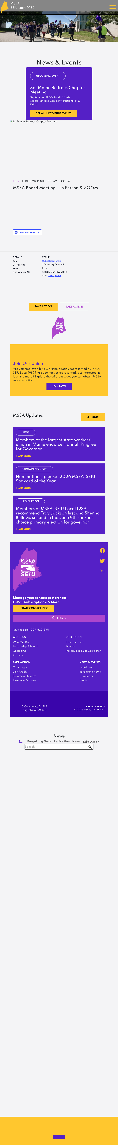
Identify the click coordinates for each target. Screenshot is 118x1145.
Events (83, 680)
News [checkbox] (76, 741)
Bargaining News (90, 672)
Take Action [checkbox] (91, 742)
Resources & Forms (24, 680)
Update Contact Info (33, 608)
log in (61, 618)
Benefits (71, 646)
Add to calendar (28, 232)
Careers (18, 655)
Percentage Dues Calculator (83, 651)
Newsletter (86, 676)
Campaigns (20, 667)
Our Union (74, 637)
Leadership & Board (25, 646)
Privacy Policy (95, 707)
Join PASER (20, 672)
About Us (19, 637)
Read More (23, 456)
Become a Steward (24, 676)
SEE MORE (92, 417)
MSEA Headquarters (51, 260)
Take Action (43, 306)
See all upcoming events (54, 113)
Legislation (86, 667)
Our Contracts (74, 642)
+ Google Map (54, 275)
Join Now (59, 386)
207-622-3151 (40, 630)
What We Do (21, 642)
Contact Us (19, 651)
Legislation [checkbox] (62, 741)
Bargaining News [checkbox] (39, 741)
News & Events (90, 662)
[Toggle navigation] (113, 7)
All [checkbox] (20, 741)
